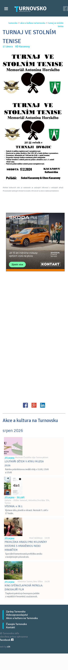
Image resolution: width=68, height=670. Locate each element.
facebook (5, 640)
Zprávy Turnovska (15, 611)
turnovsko (13, 23)
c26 (8, 646)
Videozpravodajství (17, 615)
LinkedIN (43, 405)
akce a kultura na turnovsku (32, 23)
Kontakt (10, 627)
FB (25, 405)
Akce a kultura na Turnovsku (22, 618)
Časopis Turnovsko (16, 624)
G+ (34, 405)
